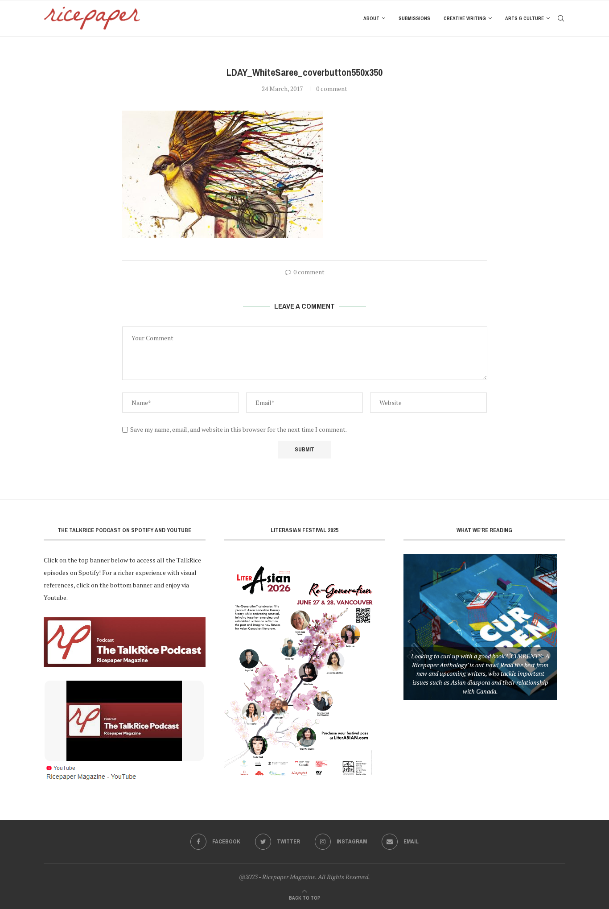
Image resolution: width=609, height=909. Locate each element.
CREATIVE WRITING (465, 18)
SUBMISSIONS (414, 18)
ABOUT (371, 18)
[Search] (560, 18)
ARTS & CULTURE (524, 18)
